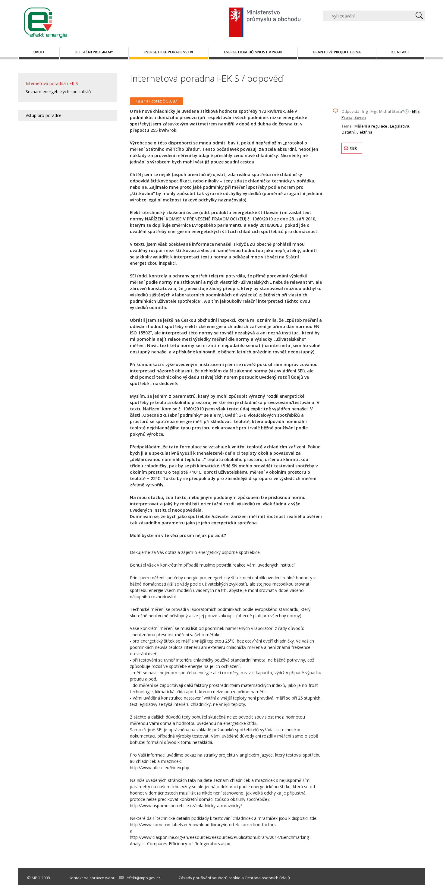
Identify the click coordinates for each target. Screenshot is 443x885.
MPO (36, 877)
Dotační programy (94, 52)
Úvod (38, 52)
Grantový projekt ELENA (337, 52)
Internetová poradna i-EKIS (52, 83)
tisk (353, 148)
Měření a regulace (371, 126)
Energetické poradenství (168, 52)
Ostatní (348, 132)
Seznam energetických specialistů (58, 91)
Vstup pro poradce (43, 115)
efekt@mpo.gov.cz (143, 877)
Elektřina (364, 132)
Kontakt (400, 52)
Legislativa (399, 126)
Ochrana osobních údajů (267, 877)
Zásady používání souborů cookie (209, 877)
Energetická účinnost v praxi (253, 52)
